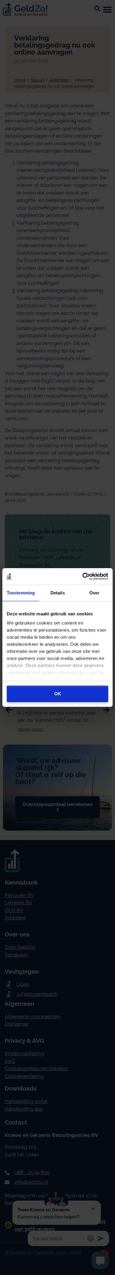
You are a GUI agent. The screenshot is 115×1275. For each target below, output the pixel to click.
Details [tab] (57, 592)
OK (57, 693)
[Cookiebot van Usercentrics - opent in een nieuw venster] (82, 576)
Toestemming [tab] (21, 592)
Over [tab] (94, 592)
